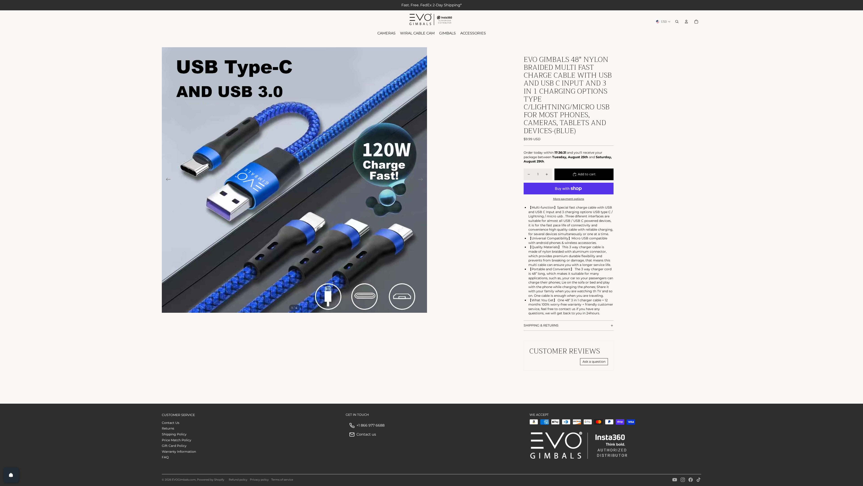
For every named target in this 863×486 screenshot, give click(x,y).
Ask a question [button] (594, 362)
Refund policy (238, 479)
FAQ (165, 457)
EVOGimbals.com (184, 479)
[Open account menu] (686, 22)
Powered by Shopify (210, 479)
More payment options (568, 198)
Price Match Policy (176, 440)
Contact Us (170, 423)
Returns (168, 428)
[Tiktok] (698, 479)
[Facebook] (690, 479)
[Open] (11, 475)
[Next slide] (422, 180)
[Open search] (677, 22)
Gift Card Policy (174, 446)
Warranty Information (179, 452)
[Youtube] (674, 479)
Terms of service (282, 479)
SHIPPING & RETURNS (541, 325)
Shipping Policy (174, 434)
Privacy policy (259, 479)
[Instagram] (682, 479)
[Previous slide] (167, 180)
